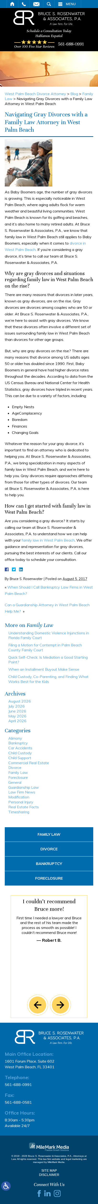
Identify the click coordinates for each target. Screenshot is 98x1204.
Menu (71, 4)
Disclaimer (49, 1175)
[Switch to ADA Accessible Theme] (6, 1186)
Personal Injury (20, 802)
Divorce (14, 767)
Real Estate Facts (23, 807)
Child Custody (20, 752)
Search (48, 4)
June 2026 (17, 711)
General (14, 782)
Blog (74, 93)
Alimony (15, 738)
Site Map (49, 1170)
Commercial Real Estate (28, 762)
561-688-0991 (71, 44)
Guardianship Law (23, 787)
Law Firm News (21, 792)
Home (12, 4)
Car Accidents (20, 748)
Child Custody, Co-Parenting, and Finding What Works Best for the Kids (48, 679)
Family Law (18, 772)
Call (23, 4)
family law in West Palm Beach (48, 540)
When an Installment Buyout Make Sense (43, 669)
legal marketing (74, 1159)
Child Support (19, 757)
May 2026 (17, 716)
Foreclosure (18, 777)
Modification (18, 797)
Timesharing (18, 812)
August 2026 (19, 701)
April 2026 (17, 720)
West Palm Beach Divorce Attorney (35, 93)
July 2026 (16, 706)
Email (36, 4)
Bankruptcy (18, 743)
